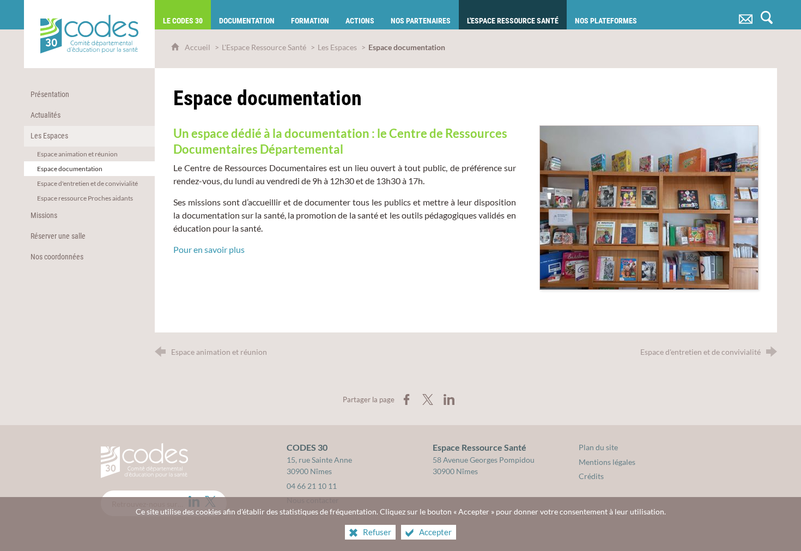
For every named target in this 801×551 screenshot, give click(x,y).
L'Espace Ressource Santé (264, 47)
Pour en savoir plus (209, 249)
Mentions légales (607, 462)
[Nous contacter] (746, 14)
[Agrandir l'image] (648, 206)
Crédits (591, 476)
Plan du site (598, 447)
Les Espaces (337, 47)
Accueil (198, 47)
